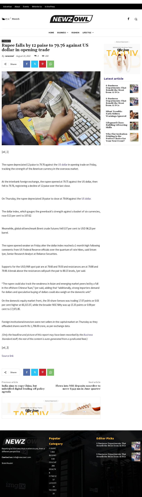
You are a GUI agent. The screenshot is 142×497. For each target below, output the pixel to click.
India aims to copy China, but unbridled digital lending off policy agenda (23, 388)
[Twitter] (34, 64)
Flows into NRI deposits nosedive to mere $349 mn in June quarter (78, 387)
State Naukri (7, 463)
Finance (6, 41)
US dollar (63, 164)
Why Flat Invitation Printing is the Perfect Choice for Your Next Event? (116, 137)
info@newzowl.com (22, 457)
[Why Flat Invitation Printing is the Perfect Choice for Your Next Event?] (134, 137)
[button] (136, 19)
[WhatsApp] (50, 64)
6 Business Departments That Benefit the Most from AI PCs (116, 89)
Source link (8, 355)
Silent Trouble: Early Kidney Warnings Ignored (116, 113)
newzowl (9, 55)
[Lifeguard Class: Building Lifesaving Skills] (134, 126)
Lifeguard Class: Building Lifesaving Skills (116, 125)
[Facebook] (128, 19)
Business (88, 334)
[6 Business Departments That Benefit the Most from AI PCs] (134, 89)
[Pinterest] (42, 64)
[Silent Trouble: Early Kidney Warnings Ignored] (134, 114)
